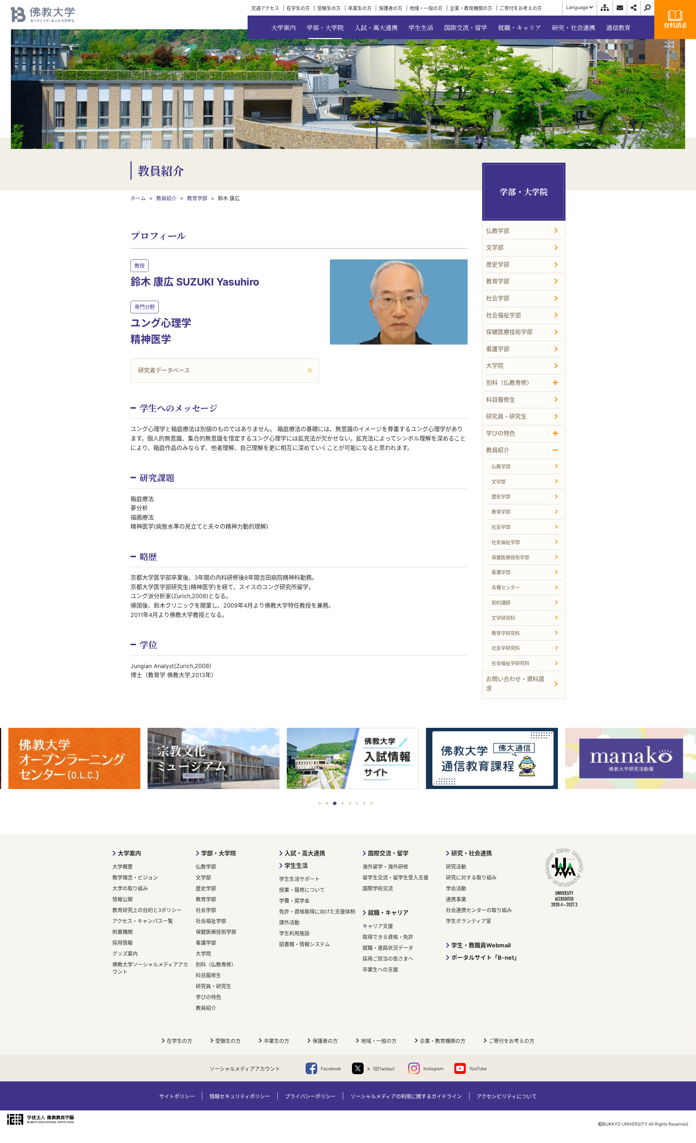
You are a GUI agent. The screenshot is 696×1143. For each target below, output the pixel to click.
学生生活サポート (299, 879)
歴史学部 (206, 888)
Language (577, 7)
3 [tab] (335, 803)
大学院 (203, 953)
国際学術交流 (377, 888)
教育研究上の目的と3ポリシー (147, 910)
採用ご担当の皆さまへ (387, 958)
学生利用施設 (294, 933)
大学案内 (129, 853)
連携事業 (456, 899)
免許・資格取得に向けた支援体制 (317, 911)
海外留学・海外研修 (385, 866)
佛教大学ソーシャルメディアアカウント (150, 968)
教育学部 (206, 899)
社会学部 (206, 910)
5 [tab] (350, 803)
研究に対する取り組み (471, 877)
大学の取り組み (130, 888)
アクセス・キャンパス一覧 (142, 921)
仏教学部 (206, 866)
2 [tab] (327, 803)
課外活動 (289, 922)
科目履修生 (208, 975)
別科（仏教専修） (216, 964)
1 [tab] (320, 803)
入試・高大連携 (305, 853)
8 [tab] (371, 803)
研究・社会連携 (471, 853)
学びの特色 (208, 997)
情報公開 (122, 899)
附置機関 (122, 932)
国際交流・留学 (388, 853)
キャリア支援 (377, 926)
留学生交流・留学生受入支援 (395, 877)
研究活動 (456, 866)
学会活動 (456, 888)
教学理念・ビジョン (135, 877)
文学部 (203, 877)
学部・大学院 (218, 853)
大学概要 (122, 866)
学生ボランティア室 (468, 921)
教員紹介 (206, 1008)
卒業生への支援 (380, 969)
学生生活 (296, 865)
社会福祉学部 (211, 921)
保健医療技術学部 (216, 932)
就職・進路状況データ (387, 947)
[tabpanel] (69, 759)
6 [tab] (357, 803)
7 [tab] (364, 803)
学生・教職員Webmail (481, 945)
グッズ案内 (125, 953)
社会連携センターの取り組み (479, 910)
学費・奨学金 (294, 900)
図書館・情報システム (304, 944)
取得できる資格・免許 (387, 937)
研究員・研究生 (213, 986)
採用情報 (122, 942)
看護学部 (206, 942)
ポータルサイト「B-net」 (485, 957)
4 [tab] (342, 803)
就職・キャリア (388, 912)
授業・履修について (302, 890)
